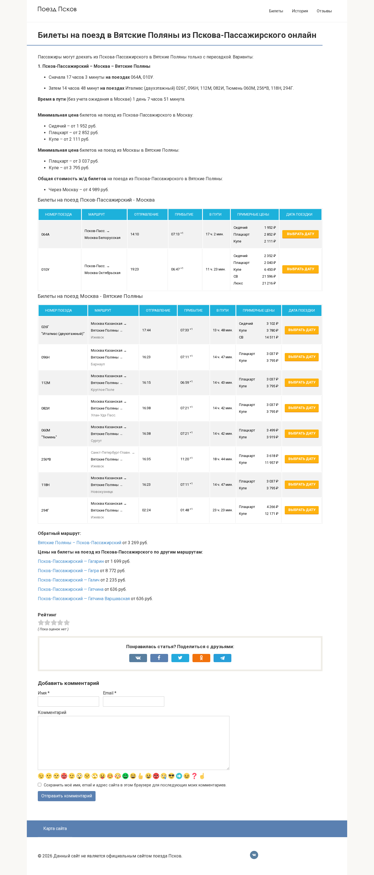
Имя (44, 693)
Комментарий (52, 712)
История (300, 11)
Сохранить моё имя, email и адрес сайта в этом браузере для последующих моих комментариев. (135, 785)
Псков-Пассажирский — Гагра (68, 570)
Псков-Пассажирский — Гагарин (71, 561)
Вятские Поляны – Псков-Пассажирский (79, 542)
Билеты (276, 11)
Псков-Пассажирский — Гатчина (70, 589)
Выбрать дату (300, 234)
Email (109, 693)
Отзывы (324, 11)
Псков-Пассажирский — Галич (68, 580)
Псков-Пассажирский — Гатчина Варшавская (84, 598)
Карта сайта (55, 828)
